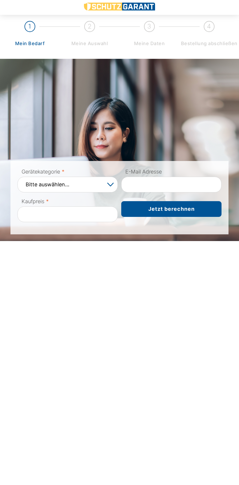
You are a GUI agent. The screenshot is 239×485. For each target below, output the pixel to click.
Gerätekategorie (41, 172)
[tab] (30, 34)
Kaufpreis (33, 201)
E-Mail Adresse (143, 172)
